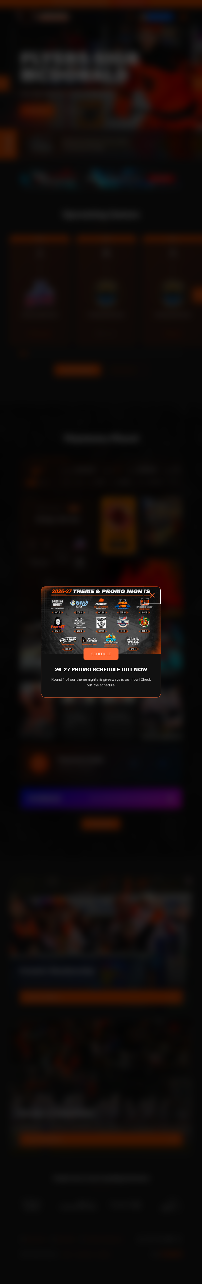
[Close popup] (152, 595)
